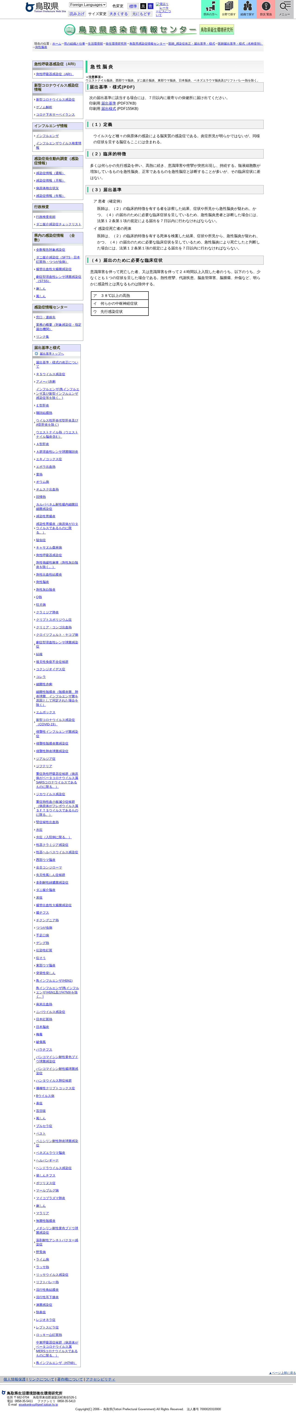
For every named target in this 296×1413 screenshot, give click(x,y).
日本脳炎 (42, 1027)
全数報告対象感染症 (50, 250)
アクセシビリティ (100, 1379)
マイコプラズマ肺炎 (50, 1198)
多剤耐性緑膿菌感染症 (52, 882)
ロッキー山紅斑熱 (49, 1335)
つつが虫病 (44, 927)
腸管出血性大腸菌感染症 (54, 269)
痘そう (41, 958)
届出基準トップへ (52, 353)
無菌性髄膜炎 (46, 1221)
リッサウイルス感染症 (52, 1274)
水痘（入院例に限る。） (54, 837)
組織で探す (247, 14)
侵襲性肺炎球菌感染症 (52, 751)
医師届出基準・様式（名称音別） (240, 43)
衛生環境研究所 (116, 43)
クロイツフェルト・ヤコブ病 (57, 635)
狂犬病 (41, 604)
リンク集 (42, 336)
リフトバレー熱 (47, 1282)
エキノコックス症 (49, 459)
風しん (41, 296)
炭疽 (39, 897)
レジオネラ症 (46, 1320)
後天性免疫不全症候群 (52, 662)
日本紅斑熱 (44, 1019)
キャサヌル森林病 (49, 547)
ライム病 (42, 1259)
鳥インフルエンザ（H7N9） (56, 1363)
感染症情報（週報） (50, 173)
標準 (133, 6)
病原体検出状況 (47, 188)
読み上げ (77, 14)
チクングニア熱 (47, 920)
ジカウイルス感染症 (50, 794)
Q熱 (39, 597)
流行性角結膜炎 (47, 1290)
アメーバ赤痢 (46, 381)
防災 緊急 (266, 14)
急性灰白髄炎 (46, 589)
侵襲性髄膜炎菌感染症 (52, 743)
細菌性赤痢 (44, 684)
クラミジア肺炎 (47, 612)
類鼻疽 (41, 1312)
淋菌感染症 (44, 1305)
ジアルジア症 (46, 759)
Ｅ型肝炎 (42, 405)
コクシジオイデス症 (50, 669)
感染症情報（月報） (50, 180)
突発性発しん (46, 973)
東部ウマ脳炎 (46, 965)
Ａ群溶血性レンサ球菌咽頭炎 (57, 451)
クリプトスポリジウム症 (54, 619)
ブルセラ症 (44, 1126)
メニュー (284, 14)
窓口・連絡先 (46, 317)
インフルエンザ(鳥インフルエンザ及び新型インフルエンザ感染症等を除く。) (57, 393)
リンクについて (41, 1379)
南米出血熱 (44, 1004)
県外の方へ (210, 14)
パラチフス (44, 1049)
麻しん (41, 288)
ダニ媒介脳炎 (46, 890)
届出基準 (108, 103)
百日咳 (41, 1111)
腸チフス (42, 912)
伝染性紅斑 (44, 950)
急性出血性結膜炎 (49, 574)
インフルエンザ (47, 136)
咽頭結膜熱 (44, 413)
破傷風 (41, 1042)
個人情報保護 (14, 1379)
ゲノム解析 (44, 107)
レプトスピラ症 (47, 1327)
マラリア (42, 1213)
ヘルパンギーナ (47, 1160)
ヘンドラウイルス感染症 (54, 1168)
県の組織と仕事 (74, 43)
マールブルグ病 (47, 1190)
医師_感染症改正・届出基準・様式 (191, 43)
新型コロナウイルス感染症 (55, 99)
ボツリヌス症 (46, 1183)
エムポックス (46, 712)
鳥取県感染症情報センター (148, 43)
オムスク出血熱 (47, 489)
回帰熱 (41, 497)
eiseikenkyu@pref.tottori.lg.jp (38, 1404)
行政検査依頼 (46, 217)
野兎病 (41, 1252)
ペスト (41, 1133)
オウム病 (42, 482)
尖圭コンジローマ (49, 867)
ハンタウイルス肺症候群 (54, 1080)
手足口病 (42, 935)
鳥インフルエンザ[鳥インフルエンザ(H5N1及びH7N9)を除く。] (57, 992)
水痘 (39, 830)
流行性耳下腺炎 (47, 1297)
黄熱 (39, 474)
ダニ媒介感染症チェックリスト (58, 224)
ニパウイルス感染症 (50, 1012)
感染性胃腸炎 (46, 516)
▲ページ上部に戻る (282, 1373)
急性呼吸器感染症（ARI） (55, 74)
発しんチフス (46, 1175)
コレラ (41, 677)
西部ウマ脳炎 (46, 860)
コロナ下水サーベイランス (55, 114)
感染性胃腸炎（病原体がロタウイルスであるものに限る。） (57, 528)
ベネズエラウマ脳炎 (50, 1153)
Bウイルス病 (45, 1096)
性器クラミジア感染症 (52, 845)
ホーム (56, 43)
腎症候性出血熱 (47, 822)
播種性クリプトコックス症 (55, 1088)
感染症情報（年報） (50, 196)
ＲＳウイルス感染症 (50, 374)
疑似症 (41, 540)
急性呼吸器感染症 (49, 555)
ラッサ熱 (42, 1267)
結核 (39, 654)
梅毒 (39, 1034)
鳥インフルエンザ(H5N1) (54, 980)
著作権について (70, 1379)
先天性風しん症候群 (50, 875)
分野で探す (229, 14)
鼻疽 (39, 1103)
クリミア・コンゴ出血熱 (54, 627)
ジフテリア (44, 766)
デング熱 (42, 943)
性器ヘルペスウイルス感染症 (57, 852)
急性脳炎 (41, 47)
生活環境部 (95, 43)
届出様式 (108, 109)
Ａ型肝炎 (42, 444)
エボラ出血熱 (46, 467)
